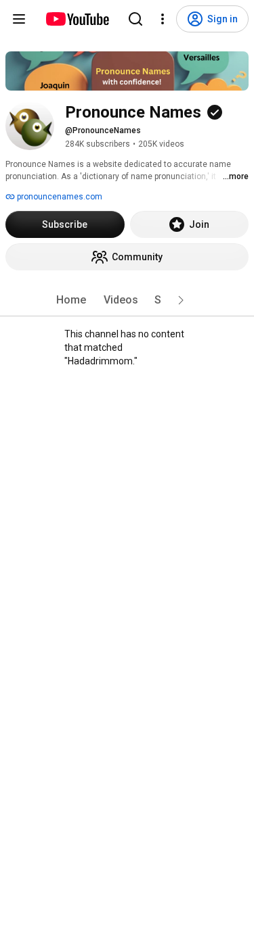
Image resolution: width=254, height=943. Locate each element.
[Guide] (19, 19)
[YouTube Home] (77, 19)
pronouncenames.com (58, 196)
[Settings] (162, 19)
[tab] (71, 300)
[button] (181, 300)
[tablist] (127, 300)
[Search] (135, 19)
